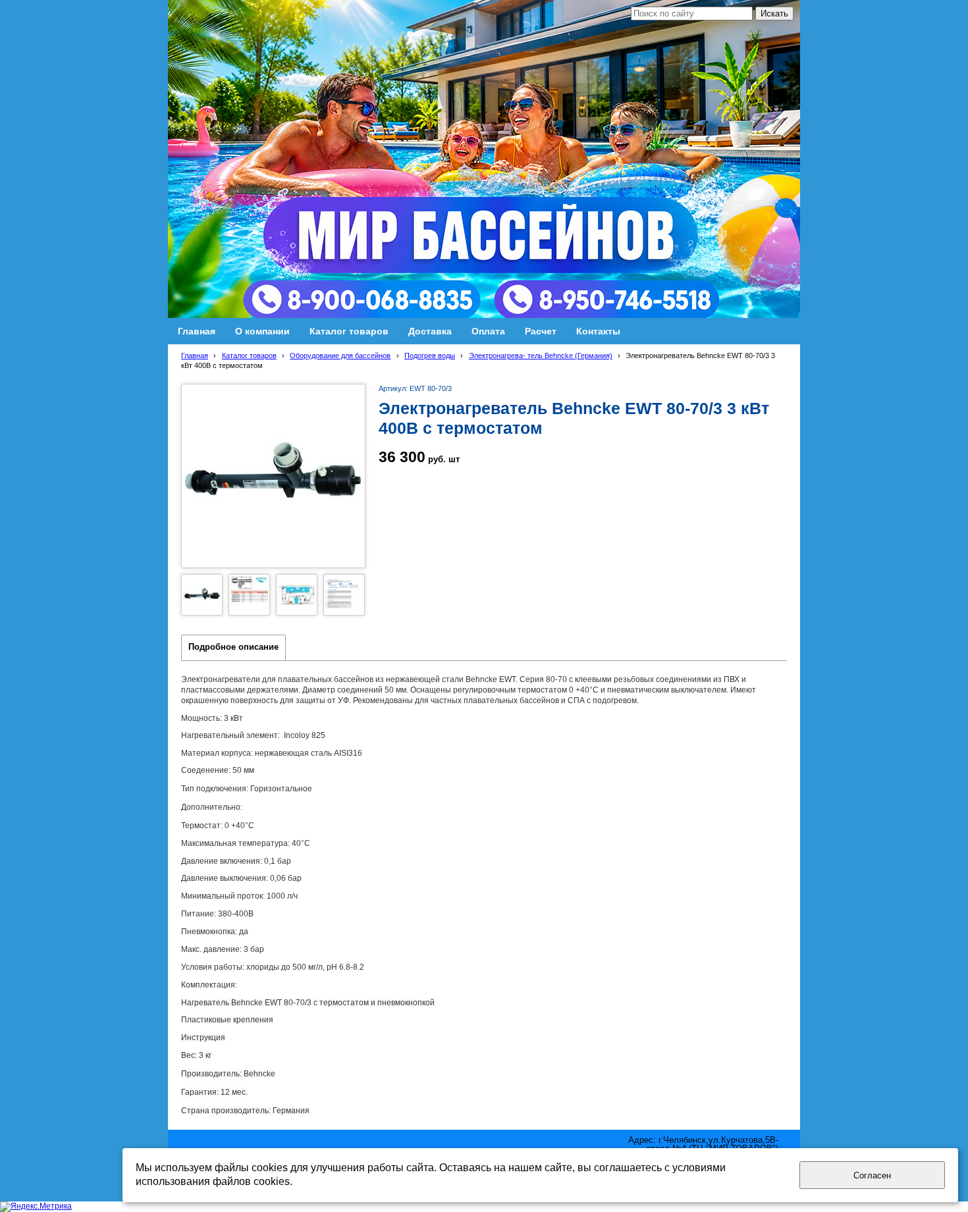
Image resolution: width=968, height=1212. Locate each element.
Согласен (872, 1175)
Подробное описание (233, 647)
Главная (194, 355)
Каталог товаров (249, 355)
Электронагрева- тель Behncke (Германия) (540, 355)
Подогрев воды (429, 355)
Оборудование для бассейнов (340, 355)
